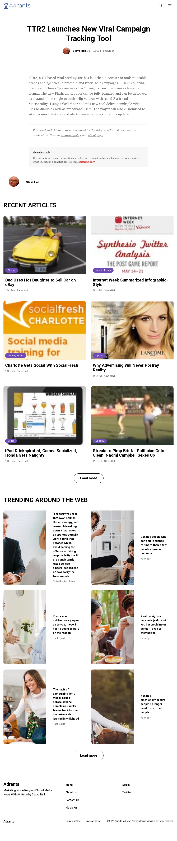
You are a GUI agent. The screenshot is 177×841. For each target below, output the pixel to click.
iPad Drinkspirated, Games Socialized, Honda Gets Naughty (41, 453)
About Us (71, 792)
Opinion (99, 355)
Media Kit (71, 807)
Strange (11, 270)
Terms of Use (73, 821)
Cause (11, 441)
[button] (170, 5)
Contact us (72, 800)
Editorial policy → (88, 161)
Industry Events (103, 270)
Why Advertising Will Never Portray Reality (126, 367)
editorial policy (71, 135)
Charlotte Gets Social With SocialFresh (41, 365)
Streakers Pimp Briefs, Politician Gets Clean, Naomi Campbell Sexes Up (128, 453)
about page (95, 135)
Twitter (127, 792)
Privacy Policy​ (92, 821)
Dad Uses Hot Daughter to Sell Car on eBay (40, 282)
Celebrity (100, 441)
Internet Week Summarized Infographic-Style (130, 282)
